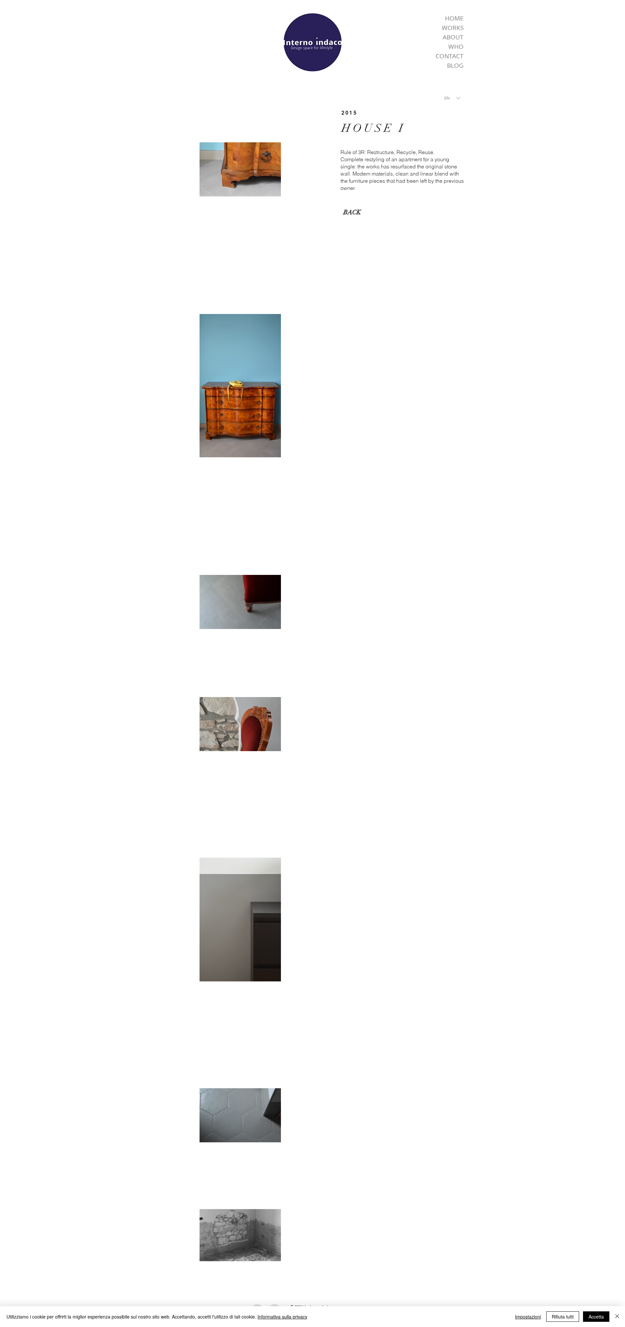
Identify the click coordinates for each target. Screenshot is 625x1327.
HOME (454, 18)
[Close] (617, 1316)
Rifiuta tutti (563, 1316)
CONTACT (450, 56)
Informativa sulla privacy (282, 1316)
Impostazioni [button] (528, 1316)
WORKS (453, 27)
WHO (456, 46)
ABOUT (453, 37)
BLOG (455, 65)
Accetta (596, 1316)
